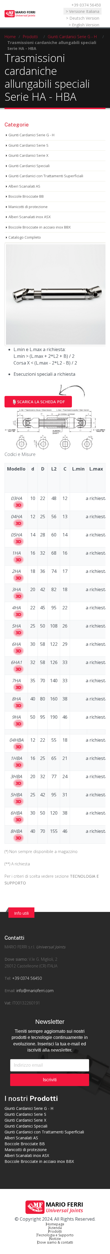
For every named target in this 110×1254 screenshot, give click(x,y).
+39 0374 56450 (86, 5)
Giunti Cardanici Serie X (28, 155)
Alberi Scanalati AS (24, 186)
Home (10, 36)
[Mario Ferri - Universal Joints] (20, 13)
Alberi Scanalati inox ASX (29, 216)
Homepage (55, 1224)
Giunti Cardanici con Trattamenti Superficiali (45, 175)
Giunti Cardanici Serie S (28, 145)
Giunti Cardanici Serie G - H (72, 36)
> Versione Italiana (82, 11)
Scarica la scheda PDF (41, 401)
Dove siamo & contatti (55, 1242)
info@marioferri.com (35, 990)
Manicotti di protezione (28, 206)
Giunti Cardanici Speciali (29, 165)
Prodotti (30, 36)
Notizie (55, 1238)
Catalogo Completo (24, 237)
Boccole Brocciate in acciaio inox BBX (39, 227)
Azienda (55, 1227)
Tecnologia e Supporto (55, 1235)
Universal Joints (50, 946)
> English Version (84, 24)
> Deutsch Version (82, 18)
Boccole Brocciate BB (26, 196)
